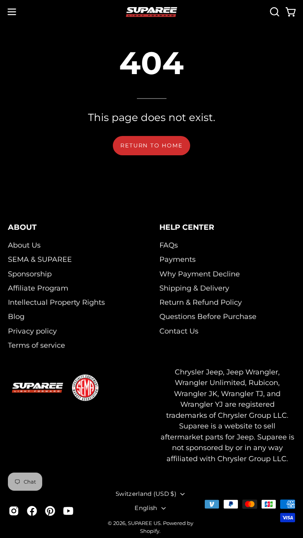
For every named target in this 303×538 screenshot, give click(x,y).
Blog (16, 317)
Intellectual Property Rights (56, 302)
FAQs (168, 245)
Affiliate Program (38, 288)
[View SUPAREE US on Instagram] (14, 511)
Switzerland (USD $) (146, 493)
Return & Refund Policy (200, 302)
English (146, 508)
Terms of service (36, 345)
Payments (177, 259)
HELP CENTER (186, 227)
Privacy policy (32, 331)
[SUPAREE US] (151, 12)
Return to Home (151, 145)
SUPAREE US (144, 523)
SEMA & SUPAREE (40, 259)
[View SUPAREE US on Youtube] (68, 511)
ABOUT (22, 227)
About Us (24, 245)
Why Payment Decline (199, 274)
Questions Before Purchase (207, 317)
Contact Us (178, 331)
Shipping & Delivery (194, 288)
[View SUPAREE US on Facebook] (32, 511)
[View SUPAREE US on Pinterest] (50, 511)
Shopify (149, 531)
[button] (273, 11)
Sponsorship (30, 274)
